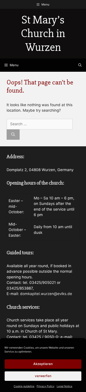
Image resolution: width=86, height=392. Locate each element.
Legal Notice (64, 386)
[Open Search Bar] (80, 65)
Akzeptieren (43, 364)
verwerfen (43, 376)
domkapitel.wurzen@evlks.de (46, 294)
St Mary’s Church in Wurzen (43, 33)
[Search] (13, 134)
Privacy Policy (45, 386)
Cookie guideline (24, 386)
